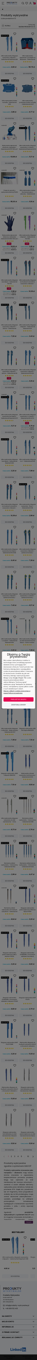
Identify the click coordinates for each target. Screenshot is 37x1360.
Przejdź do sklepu (18, 699)
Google (15, 678)
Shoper (20, 678)
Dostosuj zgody (18, 705)
